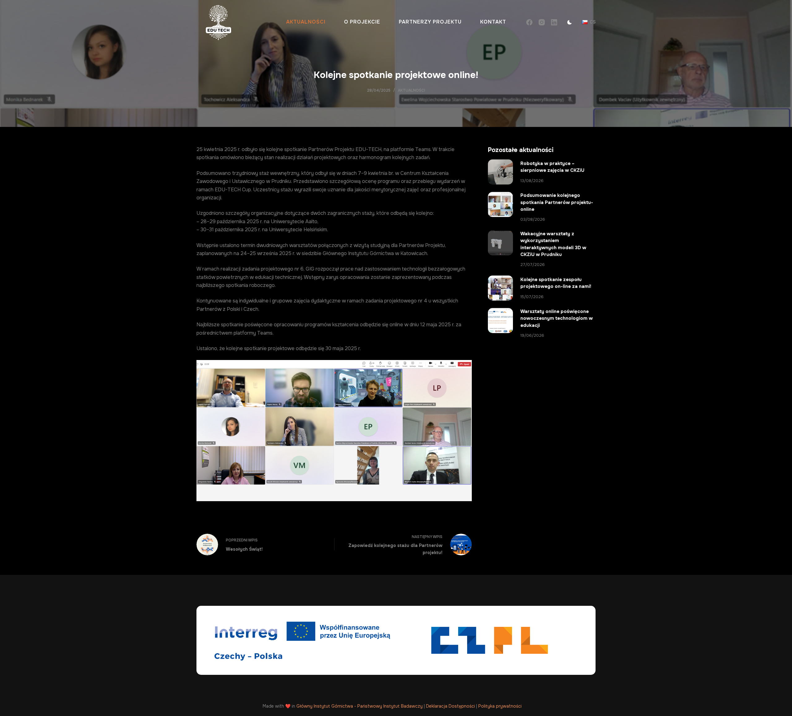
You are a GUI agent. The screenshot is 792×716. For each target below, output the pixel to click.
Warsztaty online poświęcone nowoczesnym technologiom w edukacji (556, 318)
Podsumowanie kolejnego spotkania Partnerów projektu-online (556, 202)
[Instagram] (542, 22)
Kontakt (493, 22)
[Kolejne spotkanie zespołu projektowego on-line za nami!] (500, 288)
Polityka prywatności (500, 706)
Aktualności (305, 22)
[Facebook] (529, 22)
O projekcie (362, 22)
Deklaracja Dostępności (450, 706)
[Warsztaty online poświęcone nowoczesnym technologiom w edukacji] (500, 320)
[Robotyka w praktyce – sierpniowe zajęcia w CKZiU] (500, 171)
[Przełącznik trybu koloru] (569, 22)
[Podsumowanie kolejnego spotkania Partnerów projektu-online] (500, 204)
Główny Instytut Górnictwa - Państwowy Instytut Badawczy (359, 706)
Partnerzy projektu (430, 22)
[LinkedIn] (554, 22)
